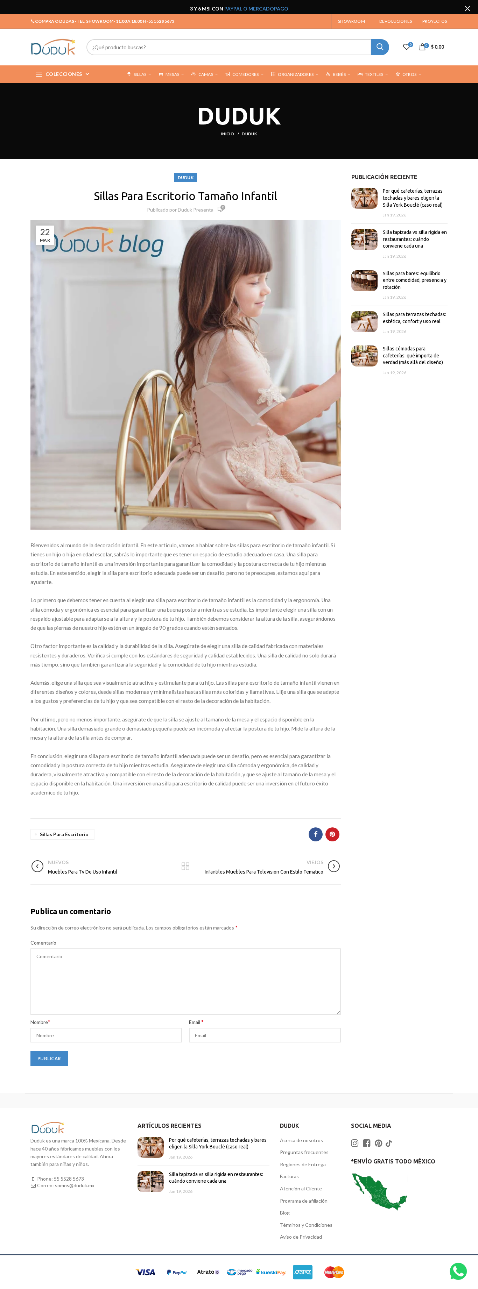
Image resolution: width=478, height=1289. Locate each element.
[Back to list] (185, 867)
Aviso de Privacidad (301, 1237)
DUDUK (249, 133)
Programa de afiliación (304, 1201)
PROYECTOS (434, 21)
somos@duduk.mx (74, 1185)
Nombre (40, 1021)
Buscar (380, 47)
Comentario (43, 943)
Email (196, 1021)
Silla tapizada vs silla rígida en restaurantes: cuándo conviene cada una (415, 239)
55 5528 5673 (69, 1179)
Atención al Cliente (301, 1188)
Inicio (228, 133)
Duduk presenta (195, 210)
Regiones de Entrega (303, 1164)
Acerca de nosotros (301, 1140)
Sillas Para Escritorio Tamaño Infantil (185, 196)
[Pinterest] (332, 834)
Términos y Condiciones (306, 1225)
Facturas (289, 1176)
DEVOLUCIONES (395, 21)
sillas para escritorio (64, 834)
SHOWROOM (351, 21)
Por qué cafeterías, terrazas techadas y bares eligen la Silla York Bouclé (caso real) (413, 197)
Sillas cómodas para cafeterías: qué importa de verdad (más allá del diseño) (413, 355)
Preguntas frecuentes (304, 1152)
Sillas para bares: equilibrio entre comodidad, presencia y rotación (415, 280)
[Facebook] (316, 834)
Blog (285, 1213)
